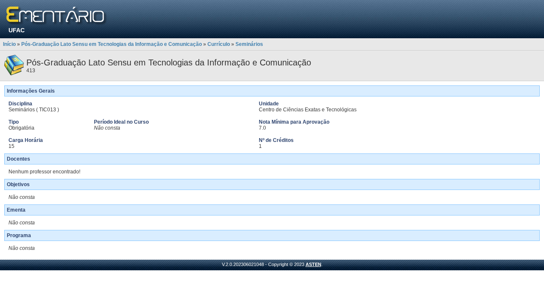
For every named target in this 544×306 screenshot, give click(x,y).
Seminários (249, 44)
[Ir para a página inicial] (56, 16)
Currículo (218, 44)
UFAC (16, 30)
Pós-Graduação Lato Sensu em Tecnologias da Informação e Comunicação (111, 44)
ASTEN (313, 264)
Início (9, 44)
